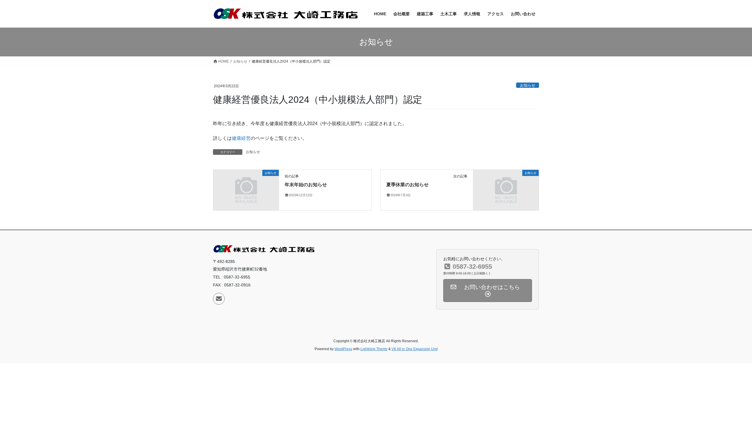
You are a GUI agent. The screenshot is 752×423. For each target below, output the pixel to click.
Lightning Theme (373, 349)
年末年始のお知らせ (306, 184)
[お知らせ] (246, 189)
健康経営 (241, 138)
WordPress (343, 349)
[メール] (219, 299)
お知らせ (527, 85)
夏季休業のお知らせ (407, 184)
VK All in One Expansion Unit (415, 349)
